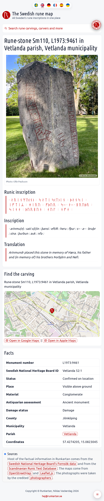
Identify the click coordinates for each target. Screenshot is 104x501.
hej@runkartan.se (52, 496)
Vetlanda (70, 434)
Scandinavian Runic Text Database (32, 468)
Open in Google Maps (23, 340)
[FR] (55, 5)
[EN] (42, 5)
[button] (52, 311)
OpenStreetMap (20, 473)
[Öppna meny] (97, 494)
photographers (40, 478)
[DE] (48, 5)
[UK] (67, 5)
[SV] (36, 5)
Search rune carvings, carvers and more (35, 28)
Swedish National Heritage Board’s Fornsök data (42, 463)
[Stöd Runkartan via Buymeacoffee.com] (96, 25)
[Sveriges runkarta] (6, 15)
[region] (52, 314)
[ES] (61, 5)
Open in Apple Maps (61, 340)
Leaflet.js (46, 473)
